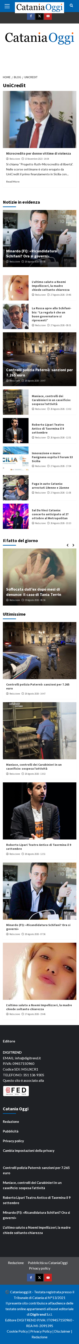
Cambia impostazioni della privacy (28, 1150)
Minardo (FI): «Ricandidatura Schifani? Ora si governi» (31, 253)
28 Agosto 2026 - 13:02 (60, 409)
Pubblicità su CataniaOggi (48, 1263)
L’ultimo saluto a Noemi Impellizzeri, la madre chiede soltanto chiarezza (51, 286)
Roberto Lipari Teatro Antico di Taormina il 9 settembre (48, 428)
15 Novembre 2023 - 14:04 (37, 158)
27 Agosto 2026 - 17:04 (60, 466)
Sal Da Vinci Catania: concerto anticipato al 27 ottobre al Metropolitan (50, 514)
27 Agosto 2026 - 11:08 (60, 492)
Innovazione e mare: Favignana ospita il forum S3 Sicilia (52, 457)
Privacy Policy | (42, 1331)
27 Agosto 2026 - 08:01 (60, 325)
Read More (13, 181)
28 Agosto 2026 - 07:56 (35, 261)
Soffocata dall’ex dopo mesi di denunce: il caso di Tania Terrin (33, 592)
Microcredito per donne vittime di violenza (38, 153)
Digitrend (38, 1314)
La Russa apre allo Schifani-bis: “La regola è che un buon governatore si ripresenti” (51, 314)
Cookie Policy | (18, 1331)
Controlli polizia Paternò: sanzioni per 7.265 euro (36, 1170)
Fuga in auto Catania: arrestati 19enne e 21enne (50, 486)
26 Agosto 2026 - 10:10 (60, 523)
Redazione (14, 158)
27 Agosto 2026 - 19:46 (60, 294)
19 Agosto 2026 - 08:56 (35, 600)
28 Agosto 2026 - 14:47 (35, 380)
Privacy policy (13, 1141)
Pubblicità (10, 1131)
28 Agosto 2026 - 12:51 (60, 437)
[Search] (71, 5)
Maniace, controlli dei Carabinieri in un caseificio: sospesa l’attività (51, 400)
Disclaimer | (63, 1331)
